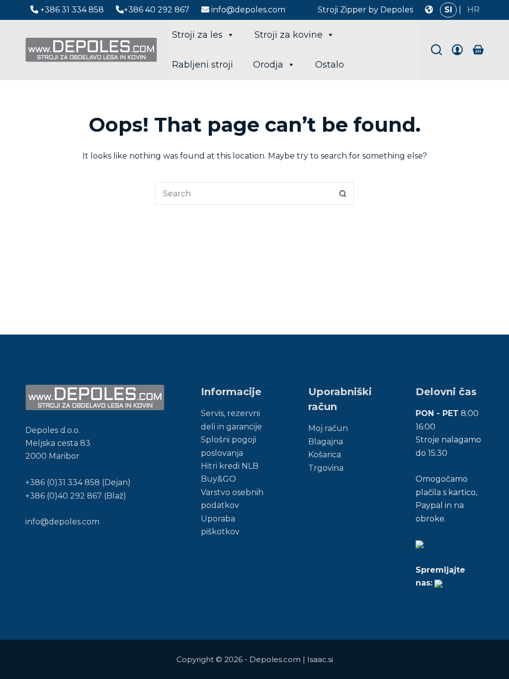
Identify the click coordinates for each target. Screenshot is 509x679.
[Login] (457, 49)
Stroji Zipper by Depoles (365, 9)
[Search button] (343, 193)
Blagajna (325, 441)
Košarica (324, 454)
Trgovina (325, 468)
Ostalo (329, 64)
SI (448, 9)
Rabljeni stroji (202, 64)
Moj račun (328, 428)
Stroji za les (197, 34)
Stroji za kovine (288, 34)
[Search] (436, 49)
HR (473, 9)
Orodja (268, 64)
